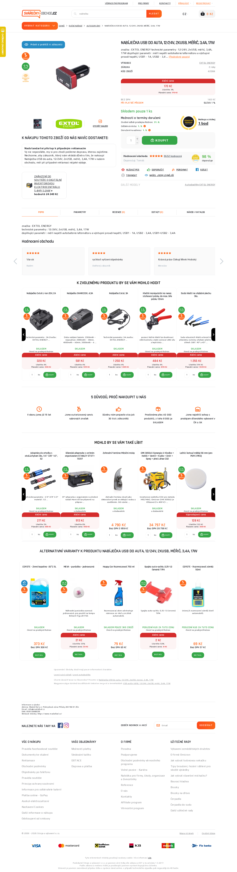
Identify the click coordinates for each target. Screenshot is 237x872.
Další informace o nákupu (37, 812)
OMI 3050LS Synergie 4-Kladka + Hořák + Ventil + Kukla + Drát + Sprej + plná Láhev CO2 (157, 456)
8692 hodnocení (173, 156)
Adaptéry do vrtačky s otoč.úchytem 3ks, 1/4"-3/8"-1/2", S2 (41, 456)
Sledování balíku (81, 754)
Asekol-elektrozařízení (35, 801)
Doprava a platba (81, 766)
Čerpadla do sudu (181, 804)
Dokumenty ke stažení (35, 754)
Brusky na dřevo (180, 793)
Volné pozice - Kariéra (134, 769)
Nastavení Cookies (33, 806)
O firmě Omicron (180, 754)
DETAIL (39, 655)
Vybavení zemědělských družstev (190, 748)
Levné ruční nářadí (62, 675)
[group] (41, 335)
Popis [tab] (41, 212)
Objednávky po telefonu (36, 772)
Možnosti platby (81, 748)
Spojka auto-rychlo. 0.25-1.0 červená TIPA (158, 568)
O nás (124, 790)
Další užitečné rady (182, 810)
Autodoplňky (93, 26)
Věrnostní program (116, 3)
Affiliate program (131, 802)
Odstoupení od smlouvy (36, 818)
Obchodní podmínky (34, 766)
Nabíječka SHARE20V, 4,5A (80, 293)
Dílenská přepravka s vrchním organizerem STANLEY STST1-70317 (80, 456)
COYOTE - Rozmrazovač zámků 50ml (198, 568)
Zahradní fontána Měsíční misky (119, 453)
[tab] (118, 212)
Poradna (126, 748)
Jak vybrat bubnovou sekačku (188, 760)
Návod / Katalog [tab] (196, 212)
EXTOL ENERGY (207, 63)
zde (149, 858)
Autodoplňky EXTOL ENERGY (200, 184)
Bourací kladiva (180, 781)
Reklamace (28, 760)
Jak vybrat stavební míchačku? (189, 775)
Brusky (175, 787)
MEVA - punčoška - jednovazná (79, 566)
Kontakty (165, 3)
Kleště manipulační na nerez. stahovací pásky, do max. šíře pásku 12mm (157, 296)
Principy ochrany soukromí (38, 783)
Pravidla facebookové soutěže (40, 748)
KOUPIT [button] (51, 375)
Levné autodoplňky (82, 675)
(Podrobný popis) (179, 56)
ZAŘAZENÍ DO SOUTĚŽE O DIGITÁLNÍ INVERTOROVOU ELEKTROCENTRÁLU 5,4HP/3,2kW (48, 183)
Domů (62, 26)
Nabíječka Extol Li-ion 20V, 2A (41, 293)
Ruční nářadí (75, 26)
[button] (15, 261)
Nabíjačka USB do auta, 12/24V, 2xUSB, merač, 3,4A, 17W (126, 680)
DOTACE (76, 760)
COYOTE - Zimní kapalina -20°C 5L (39, 566)
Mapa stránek (187, 833)
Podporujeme (129, 754)
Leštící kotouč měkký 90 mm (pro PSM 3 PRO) (196, 454)
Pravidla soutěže (32, 777)
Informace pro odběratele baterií (41, 789)
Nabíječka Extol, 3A (118, 293)
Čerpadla (176, 798)
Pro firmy (143, 3)
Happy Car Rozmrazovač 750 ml (118, 566)
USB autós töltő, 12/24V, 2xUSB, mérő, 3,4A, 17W (146, 683)
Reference (127, 785)
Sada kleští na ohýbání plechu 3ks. (196, 295)
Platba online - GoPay (35, 795)
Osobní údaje (208, 833)
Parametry (80, 212)
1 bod (203, 123)
